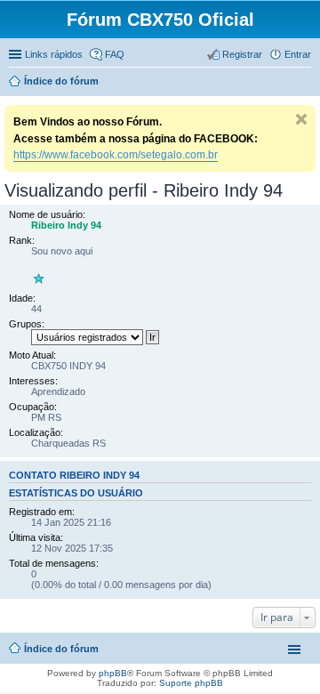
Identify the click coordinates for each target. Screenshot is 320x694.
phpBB (113, 673)
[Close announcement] (301, 119)
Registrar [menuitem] (242, 54)
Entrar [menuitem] (297, 54)
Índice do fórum (61, 648)
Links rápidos (54, 54)
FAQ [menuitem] (114, 54)
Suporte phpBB (191, 683)
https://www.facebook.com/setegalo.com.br (115, 155)
